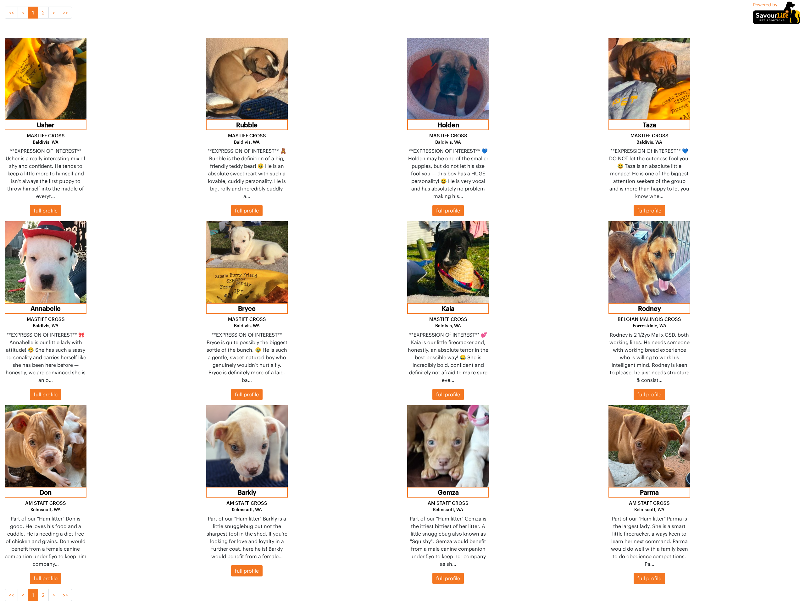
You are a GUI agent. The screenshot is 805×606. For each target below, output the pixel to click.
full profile (46, 210)
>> (65, 12)
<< (11, 12)
